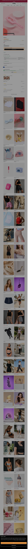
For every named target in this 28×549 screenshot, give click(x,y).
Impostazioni (14, 545)
